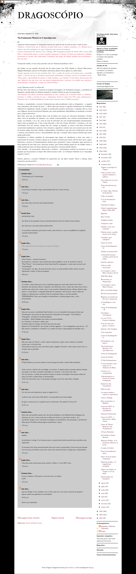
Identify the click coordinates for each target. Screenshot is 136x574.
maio (103, 493)
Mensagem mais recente (29, 517)
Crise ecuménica (106, 332)
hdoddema (71, 567)
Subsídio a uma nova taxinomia (108, 228)
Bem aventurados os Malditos (108, 402)
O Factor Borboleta (107, 432)
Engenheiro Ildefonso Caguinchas (108, 527)
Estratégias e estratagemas (106, 314)
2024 (101, 107)
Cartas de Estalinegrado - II (109, 336)
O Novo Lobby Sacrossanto (106, 266)
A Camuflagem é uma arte (108, 303)
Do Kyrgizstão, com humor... (107, 342)
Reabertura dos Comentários (106, 385)
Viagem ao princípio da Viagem (109, 168)
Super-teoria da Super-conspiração (108, 458)
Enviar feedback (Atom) (34, 523)
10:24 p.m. (25, 497)
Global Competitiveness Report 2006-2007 (109, 209)
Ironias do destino (107, 357)
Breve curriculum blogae (109, 290)
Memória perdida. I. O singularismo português (108, 464)
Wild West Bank (106, 276)
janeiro (103, 507)
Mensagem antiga (84, 517)
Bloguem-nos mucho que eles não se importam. (109, 298)
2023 (101, 110)
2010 (101, 137)
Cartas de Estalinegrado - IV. (109, 247)
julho (103, 486)
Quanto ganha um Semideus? (107, 478)
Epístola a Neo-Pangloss (109, 329)
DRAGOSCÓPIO (50, 15)
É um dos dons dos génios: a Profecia (107, 324)
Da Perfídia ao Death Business (108, 436)
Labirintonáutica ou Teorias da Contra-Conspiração (108, 378)
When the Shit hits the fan (108, 186)
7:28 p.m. (25, 206)
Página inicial (58, 517)
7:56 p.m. (25, 249)
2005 (101, 511)
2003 (101, 518)
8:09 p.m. (25, 274)
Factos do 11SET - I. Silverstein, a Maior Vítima (108, 419)
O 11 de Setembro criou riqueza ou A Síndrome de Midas (109, 366)
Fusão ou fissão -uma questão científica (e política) (108, 175)
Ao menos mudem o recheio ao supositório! (109, 393)
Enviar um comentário (29, 502)
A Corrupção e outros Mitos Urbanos (108, 286)
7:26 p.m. (25, 193)
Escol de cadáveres (107, 262)
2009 (101, 141)
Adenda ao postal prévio (109, 251)
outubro (104, 161)
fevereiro (104, 504)
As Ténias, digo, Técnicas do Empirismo (109, 192)
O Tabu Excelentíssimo (108, 360)
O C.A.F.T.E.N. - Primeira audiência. (108, 319)
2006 (101, 151)
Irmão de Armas (106, 243)
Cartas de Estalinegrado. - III (109, 308)
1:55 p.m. (25, 453)
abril (103, 497)
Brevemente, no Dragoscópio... (106, 280)
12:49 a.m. (25, 405)
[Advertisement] (56, 512)
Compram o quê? (107, 223)
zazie (22, 187)
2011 (101, 134)
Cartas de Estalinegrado (109, 354)
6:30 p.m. (25, 180)
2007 (101, 148)
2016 (101, 120)
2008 (101, 144)
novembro (105, 158)
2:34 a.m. (25, 425)
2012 (101, 131)
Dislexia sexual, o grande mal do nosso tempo (109, 233)
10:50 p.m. (25, 302)
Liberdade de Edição (108, 205)
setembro (104, 164)
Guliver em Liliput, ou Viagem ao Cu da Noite (108, 471)
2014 (101, 127)
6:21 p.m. (25, 482)
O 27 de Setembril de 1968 (108, 200)
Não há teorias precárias (109, 293)
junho (103, 490)
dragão (23, 243)
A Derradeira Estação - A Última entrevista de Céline (109, 257)
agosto (103, 483)
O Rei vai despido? (107, 196)
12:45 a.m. (25, 382)
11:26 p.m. (25, 332)
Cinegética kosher (107, 220)
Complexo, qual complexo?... (106, 238)
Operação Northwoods (108, 414)
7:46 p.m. (25, 236)
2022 (101, 114)
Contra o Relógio (106, 398)
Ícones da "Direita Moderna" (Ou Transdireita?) (107, 426)
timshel (23, 213)
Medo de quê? (105, 389)
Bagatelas (104, 213)
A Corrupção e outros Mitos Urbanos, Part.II (109, 272)
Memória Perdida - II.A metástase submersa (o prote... (109, 442)
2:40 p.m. (25, 466)
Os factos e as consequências (106, 372)
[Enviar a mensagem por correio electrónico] (57, 165)
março (103, 500)
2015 (101, 124)
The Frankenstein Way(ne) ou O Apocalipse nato (107, 348)
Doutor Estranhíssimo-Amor (108, 452)
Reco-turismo (105, 217)
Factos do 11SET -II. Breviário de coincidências (108, 408)
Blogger (91, 567)
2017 (101, 117)
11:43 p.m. (25, 352)
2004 (101, 515)
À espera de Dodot (107, 448)
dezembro (104, 154)
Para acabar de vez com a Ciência (109, 181)
